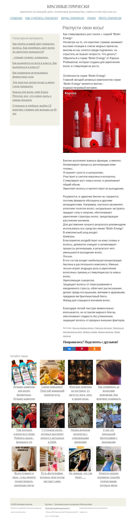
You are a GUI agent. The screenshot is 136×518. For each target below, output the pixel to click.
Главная (16, 17)
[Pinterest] (82, 349)
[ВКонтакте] (69, 349)
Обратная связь (85, 504)
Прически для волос (103, 328)
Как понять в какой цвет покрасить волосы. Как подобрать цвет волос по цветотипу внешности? (33, 47)
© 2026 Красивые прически (21, 504)
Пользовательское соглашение (66, 504)
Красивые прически (68, 6)
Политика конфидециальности (57, 508)
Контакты (49, 504)
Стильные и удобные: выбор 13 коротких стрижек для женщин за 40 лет (34, 109)
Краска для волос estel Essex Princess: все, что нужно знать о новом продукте (31, 96)
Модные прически (105, 332)
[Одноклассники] (94, 349)
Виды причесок (72, 17)
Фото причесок (110, 17)
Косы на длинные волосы (83, 328)
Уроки (91, 17)
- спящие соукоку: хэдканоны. (30, 57)
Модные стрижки (90, 332)
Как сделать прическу (41, 17)
